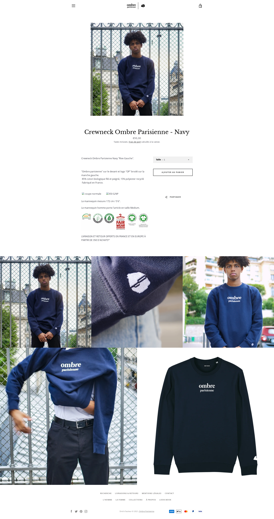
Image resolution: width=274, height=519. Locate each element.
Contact (169, 493)
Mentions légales (151, 493)
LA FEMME (120, 500)
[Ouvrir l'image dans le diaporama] (137, 69)
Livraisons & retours (126, 493)
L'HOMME (107, 500)
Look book (165, 500)
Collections (136, 500)
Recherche (106, 493)
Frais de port (135, 141)
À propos (151, 500)
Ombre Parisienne (146, 511)
